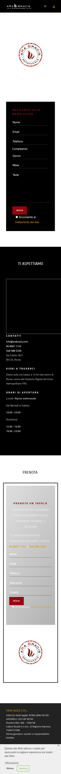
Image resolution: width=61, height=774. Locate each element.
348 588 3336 (13, 350)
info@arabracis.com (17, 341)
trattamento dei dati (27, 222)
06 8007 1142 (13, 346)
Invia (19, 210)
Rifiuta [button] (10, 768)
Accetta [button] (23, 768)
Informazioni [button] (12, 762)
